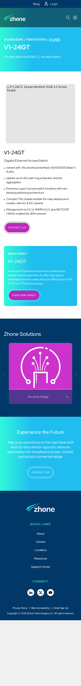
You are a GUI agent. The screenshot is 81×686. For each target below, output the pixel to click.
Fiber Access (36, 39)
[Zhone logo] (15, 17)
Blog (36, 4)
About (40, 533)
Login (54, 4)
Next (75, 374)
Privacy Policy (20, 608)
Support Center (40, 567)
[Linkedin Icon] (30, 592)
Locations (41, 550)
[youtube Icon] (50, 592)
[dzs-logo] (40, 507)
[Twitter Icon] (40, 592)
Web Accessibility (40, 608)
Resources (40, 558)
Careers (40, 541)
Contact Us (17, 227)
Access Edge (13, 39)
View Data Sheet (24, 295)
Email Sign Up (61, 608)
